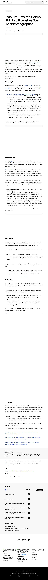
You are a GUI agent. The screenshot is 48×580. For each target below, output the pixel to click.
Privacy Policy (14, 573)
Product (5, 553)
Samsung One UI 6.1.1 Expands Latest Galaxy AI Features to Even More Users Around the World (22, 558)
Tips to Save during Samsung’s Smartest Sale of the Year (8, 557)
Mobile (17, 471)
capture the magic (29, 85)
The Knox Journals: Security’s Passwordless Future (36, 556)
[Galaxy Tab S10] (24, 276)
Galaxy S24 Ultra (12, 471)
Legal (18, 573)
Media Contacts (28, 571)
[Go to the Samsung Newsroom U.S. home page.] (7, 2)
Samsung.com (19, 571)
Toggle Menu (1, 2)
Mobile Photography (23, 471)
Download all (40, 490)
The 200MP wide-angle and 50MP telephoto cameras (21, 94)
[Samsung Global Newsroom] (46, 2)
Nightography (8, 169)
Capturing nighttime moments (12, 161)
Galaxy (6, 471)
